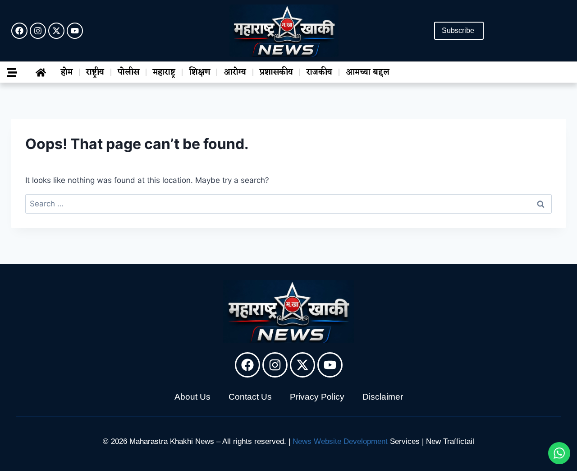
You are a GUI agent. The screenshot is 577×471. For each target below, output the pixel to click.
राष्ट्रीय (95, 72)
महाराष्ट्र (164, 72)
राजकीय (319, 72)
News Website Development (340, 441)
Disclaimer (382, 396)
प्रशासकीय (276, 72)
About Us (192, 396)
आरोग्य (235, 72)
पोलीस (128, 72)
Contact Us (250, 396)
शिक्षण (199, 72)
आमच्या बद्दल (367, 72)
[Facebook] (19, 31)
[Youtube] (75, 31)
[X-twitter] (56, 31)
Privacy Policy (317, 396)
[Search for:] (288, 203)
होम (67, 72)
